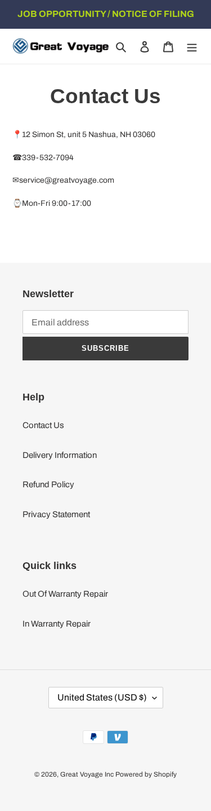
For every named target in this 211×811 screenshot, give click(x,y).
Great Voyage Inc (87, 774)
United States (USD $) (102, 697)
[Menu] (192, 46)
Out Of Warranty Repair (65, 593)
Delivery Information (60, 455)
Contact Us (43, 425)
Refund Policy (48, 484)
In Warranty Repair (57, 623)
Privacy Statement (56, 514)
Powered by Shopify (146, 774)
